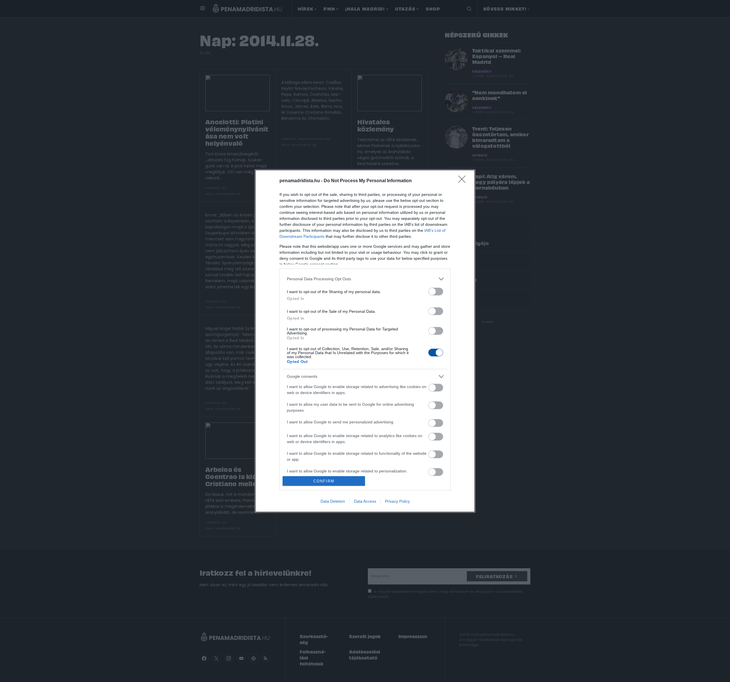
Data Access (365, 501)
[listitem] (365, 279)
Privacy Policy (397, 501)
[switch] (435, 291)
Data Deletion (333, 501)
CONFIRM (323, 481)
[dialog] (365, 341)
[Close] (463, 181)
